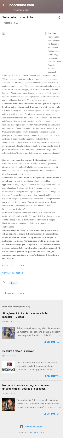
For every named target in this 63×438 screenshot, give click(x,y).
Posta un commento (15, 293)
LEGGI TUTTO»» (52, 342)
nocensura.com (21, 5)
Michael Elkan (39, 432)
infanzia (13, 283)
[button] (59, 18)
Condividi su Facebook (13, 272)
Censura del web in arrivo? (18, 351)
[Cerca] (59, 5)
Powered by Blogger (33, 426)
